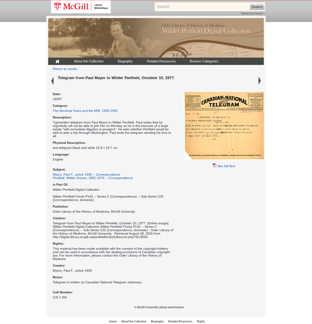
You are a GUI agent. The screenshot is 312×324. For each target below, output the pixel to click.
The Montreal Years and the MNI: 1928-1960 (85, 110)
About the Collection (88, 61)
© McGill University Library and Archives (159, 307)
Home (113, 321)
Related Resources (161, 61)
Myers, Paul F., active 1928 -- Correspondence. (87, 174)
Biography (125, 61)
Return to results (65, 69)
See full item (226, 166)
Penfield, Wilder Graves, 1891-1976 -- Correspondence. (93, 178)
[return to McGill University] (81, 7)
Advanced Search (252, 13)
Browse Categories (204, 61)
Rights (201, 321)
